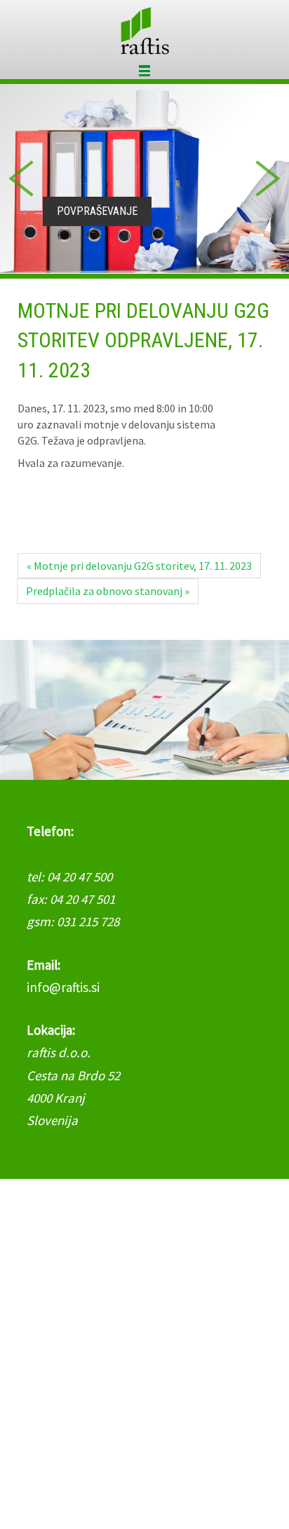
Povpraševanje (97, 211)
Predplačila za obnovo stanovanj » (107, 591)
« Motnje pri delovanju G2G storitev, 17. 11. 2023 (139, 566)
